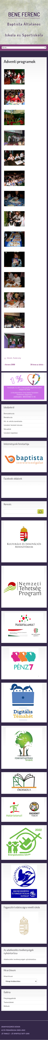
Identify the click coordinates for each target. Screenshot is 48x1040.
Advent (9, 358)
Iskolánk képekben (11, 433)
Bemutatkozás (9, 414)
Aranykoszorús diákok (10, 1027)
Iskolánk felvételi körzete (13, 425)
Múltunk (7, 1006)
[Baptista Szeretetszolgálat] (24, 459)
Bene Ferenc (24, 14)
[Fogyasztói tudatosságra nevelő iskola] (24, 926)
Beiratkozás (8, 417)
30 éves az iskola (36, 364)
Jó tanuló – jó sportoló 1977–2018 (15, 1033)
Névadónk (7, 429)
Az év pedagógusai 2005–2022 (13, 1030)
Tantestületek (9, 1002)
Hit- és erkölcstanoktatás (13, 421)
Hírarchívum (8, 976)
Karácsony (17, 358)
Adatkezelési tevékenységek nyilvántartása (20, 959)
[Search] (41, 511)
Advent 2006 (10, 364)
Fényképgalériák (10, 998)
